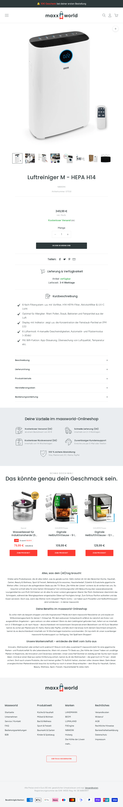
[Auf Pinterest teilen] (69, 259)
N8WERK (61, 187)
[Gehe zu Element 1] (17, 158)
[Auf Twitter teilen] (64, 259)
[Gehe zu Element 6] (80, 158)
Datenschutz (101, 735)
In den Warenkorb (61, 245)
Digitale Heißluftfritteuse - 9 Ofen (61, 533)
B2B (6, 735)
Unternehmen (11, 717)
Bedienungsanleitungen (16, 730)
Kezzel (23, 528)
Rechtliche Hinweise (104, 726)
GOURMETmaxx (61, 528)
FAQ (7, 726)
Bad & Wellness (44, 721)
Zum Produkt (23, 553)
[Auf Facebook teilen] (59, 259)
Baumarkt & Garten (46, 730)
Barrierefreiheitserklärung (106, 730)
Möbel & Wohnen (45, 717)
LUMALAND (71, 721)
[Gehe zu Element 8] (106, 158)
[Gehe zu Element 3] (42, 158)
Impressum (100, 739)
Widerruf (99, 717)
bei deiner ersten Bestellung (63, 3)
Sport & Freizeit (44, 726)
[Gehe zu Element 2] (30, 158)
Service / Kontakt (13, 721)
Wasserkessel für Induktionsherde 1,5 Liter (24, 533)
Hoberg (68, 735)
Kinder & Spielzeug (45, 735)
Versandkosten (102, 712)
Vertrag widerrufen (61, 759)
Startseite (9, 712)
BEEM (68, 717)
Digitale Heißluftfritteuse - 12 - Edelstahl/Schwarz (99, 533)
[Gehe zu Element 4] (55, 158)
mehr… (68, 744)
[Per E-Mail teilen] (74, 259)
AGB (97, 721)
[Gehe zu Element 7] (93, 158)
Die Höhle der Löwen (75, 739)
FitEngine (69, 726)
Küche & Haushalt (45, 712)
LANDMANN (71, 712)
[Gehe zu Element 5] (68, 158)
